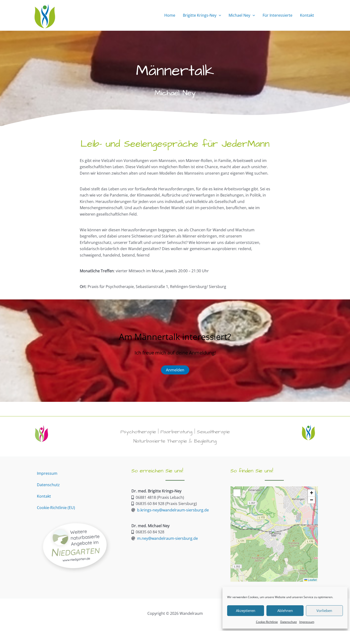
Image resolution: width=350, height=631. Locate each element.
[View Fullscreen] (236, 492)
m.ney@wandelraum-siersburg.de (167, 538)
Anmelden (175, 370)
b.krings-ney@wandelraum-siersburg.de (173, 510)
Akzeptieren (245, 610)
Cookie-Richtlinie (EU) (56, 507)
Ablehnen (285, 610)
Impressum (306, 622)
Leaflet (312, 580)
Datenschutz (288, 622)
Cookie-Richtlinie (267, 622)
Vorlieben (324, 610)
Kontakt (44, 496)
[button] (218, 15)
